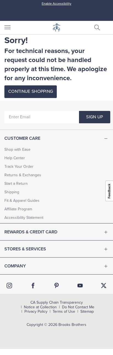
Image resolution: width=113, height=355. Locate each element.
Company (15, 266)
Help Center (14, 158)
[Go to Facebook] (33, 285)
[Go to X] (103, 285)
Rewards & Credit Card (30, 232)
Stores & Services (25, 249)
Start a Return (16, 183)
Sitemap (87, 311)
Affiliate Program (18, 209)
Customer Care (22, 138)
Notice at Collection (40, 307)
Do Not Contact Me (78, 307)
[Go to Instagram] (9, 285)
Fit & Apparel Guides (21, 200)
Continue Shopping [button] (30, 91)
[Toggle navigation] (7, 27)
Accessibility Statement (23, 217)
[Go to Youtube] (80, 285)
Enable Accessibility (56, 3)
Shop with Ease (17, 149)
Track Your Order (18, 166)
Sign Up (94, 117)
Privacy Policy (35, 311)
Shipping (11, 192)
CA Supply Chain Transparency (56, 302)
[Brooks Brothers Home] (56, 27)
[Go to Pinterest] (56, 285)
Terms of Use (64, 311)
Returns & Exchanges (22, 175)
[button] (97, 27)
